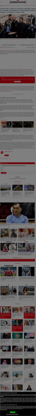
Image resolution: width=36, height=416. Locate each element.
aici (9, 400)
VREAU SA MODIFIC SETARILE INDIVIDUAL (12, 414)
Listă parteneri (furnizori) (3, 409)
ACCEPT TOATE (12, 412)
